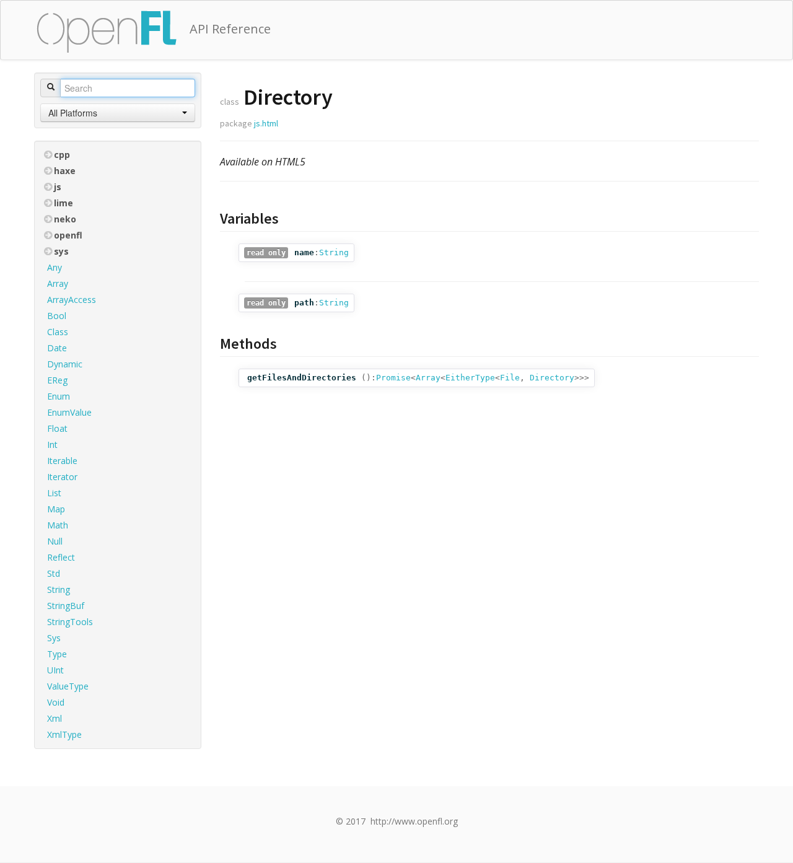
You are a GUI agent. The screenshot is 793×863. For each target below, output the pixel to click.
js (57, 187)
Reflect (61, 557)
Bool (56, 316)
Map (56, 509)
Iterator (62, 477)
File (510, 377)
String (58, 589)
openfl (68, 235)
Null (55, 541)
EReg (57, 380)
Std (53, 573)
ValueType (68, 686)
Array (57, 283)
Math (57, 525)
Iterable (62, 461)
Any (54, 267)
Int (52, 444)
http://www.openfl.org (414, 821)
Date (57, 348)
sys (61, 251)
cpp (62, 154)
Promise (393, 377)
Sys (54, 638)
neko (65, 219)
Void (55, 702)
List (54, 493)
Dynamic (64, 364)
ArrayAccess (71, 299)
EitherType (470, 377)
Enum (58, 396)
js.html (266, 123)
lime (63, 203)
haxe (65, 171)
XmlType (64, 734)
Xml (54, 718)
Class (57, 332)
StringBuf (65, 605)
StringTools (70, 622)
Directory (552, 377)
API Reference (230, 28)
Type (57, 654)
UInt (55, 670)
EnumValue (69, 412)
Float (57, 428)
